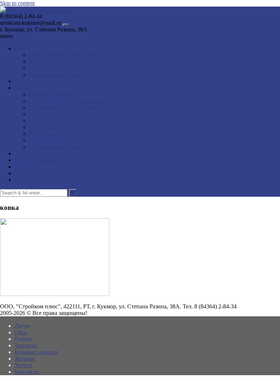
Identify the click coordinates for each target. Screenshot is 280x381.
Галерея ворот (46, 140)
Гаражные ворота (51, 94)
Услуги (23, 173)
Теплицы (26, 153)
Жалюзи (25, 166)
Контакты (27, 180)
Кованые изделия (36, 160)
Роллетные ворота (51, 134)
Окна (21, 81)
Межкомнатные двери (56, 61)
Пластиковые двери (53, 68)
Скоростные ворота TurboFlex (66, 101)
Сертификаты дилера (55, 147)
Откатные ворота (50, 121)
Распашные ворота (52, 127)
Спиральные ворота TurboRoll (66, 107)
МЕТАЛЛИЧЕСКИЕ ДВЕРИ (65, 55)
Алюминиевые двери (55, 75)
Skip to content (17, 3)
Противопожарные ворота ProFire (71, 114)
